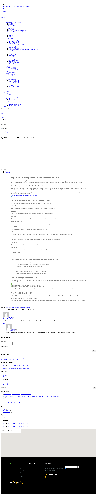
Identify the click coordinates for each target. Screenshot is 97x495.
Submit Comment (4, 346)
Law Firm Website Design (13, 41)
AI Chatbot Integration (13, 63)
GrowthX (13, 492)
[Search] (94, 388)
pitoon (10, 317)
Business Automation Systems (12, 60)
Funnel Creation (11, 55)
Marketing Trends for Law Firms (15, 104)
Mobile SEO (11, 27)
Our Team (8, 90)
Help (4, 10)
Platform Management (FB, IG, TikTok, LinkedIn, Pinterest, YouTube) (23, 49)
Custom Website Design (13, 40)
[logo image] (3, 117)
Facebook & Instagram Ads (14, 34)
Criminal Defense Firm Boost (14, 78)
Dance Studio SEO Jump (13, 86)
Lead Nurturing (11, 59)
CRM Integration (12, 54)
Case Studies (6, 73)
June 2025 (5, 374)
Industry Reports (9, 103)
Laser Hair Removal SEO (13, 81)
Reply (4, 323)
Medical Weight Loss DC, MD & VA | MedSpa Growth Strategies (14, 356)
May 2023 (5, 376)
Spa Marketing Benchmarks (14, 105)
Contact (4, 11)
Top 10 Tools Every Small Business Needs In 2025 (11, 359)
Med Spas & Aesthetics (11, 67)
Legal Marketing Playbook (14, 95)
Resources (5, 92)
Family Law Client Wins (13, 76)
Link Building (11, 28)
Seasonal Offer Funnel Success (14, 82)
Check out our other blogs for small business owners (24, 195)
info (5, 171)
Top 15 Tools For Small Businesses (20, 197)
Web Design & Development (12, 38)
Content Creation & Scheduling (15, 48)
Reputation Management (13, 51)
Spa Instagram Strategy (13, 97)
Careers (7, 91)
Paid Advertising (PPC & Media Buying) (14, 31)
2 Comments (7, 172)
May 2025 (5, 375)
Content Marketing (12, 29)
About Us (5, 8)
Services (5, 21)
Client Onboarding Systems (14, 62)
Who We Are (8, 88)
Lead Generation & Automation (12, 53)
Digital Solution (8, 307)
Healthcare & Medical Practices (12, 69)
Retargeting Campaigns (13, 37)
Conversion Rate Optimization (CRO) (16, 44)
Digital (28, 307)
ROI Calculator (11, 100)
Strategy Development (13, 47)
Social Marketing (15, 307)
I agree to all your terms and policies (74, 468)
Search (2, 348)
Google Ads (10, 32)
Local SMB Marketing (10, 72)
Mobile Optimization (12, 43)
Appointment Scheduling (13, 57)
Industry (5, 65)
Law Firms (8, 66)
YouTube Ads (11, 36)
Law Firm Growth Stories (11, 74)
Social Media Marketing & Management (14, 46)
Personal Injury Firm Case (13, 75)
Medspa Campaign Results (11, 79)
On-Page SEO (11, 24)
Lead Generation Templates (14, 101)
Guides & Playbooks (10, 94)
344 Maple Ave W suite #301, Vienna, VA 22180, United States (16, 6)
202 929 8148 (3, 113)
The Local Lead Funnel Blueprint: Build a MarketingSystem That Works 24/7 (17, 358)
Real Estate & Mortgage (11, 68)
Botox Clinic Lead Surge (13, 80)
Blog (7, 93)
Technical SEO (11, 25)
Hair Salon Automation (13, 85)
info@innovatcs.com (7, 2)
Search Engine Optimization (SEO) (13, 22)
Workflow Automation (13, 61)
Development (24, 307)
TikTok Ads (10, 35)
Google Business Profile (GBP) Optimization (17, 30)
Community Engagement (13, 50)
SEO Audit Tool (11, 99)
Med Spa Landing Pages (13, 42)
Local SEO (10, 23)
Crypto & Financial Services (12, 71)
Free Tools (8, 98)
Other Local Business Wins (11, 84)
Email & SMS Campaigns (13, 56)
